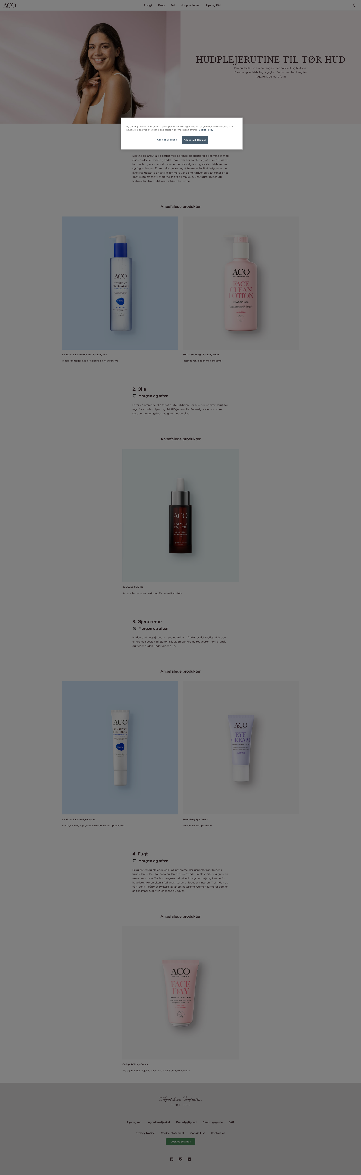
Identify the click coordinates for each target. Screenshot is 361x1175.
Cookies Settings (167, 139)
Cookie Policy (206, 129)
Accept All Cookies (195, 140)
